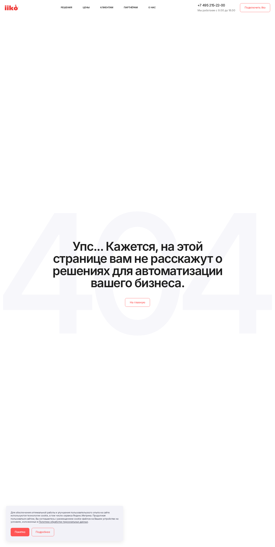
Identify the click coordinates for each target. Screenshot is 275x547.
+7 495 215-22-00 (211, 5)
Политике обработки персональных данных (63, 521)
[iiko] (12, 7)
